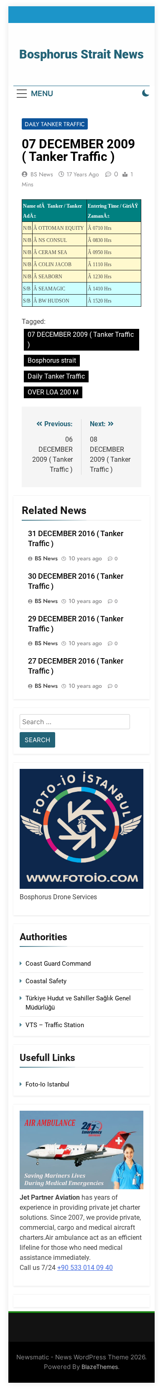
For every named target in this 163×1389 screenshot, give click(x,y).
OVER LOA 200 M (53, 392)
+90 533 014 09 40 (85, 1268)
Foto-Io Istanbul (47, 1084)
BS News (42, 174)
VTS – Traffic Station (54, 1025)
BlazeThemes (100, 1366)
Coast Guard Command (58, 963)
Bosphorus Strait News (81, 54)
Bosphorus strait (52, 360)
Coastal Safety (45, 981)
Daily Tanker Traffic (55, 124)
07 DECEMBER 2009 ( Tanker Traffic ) (81, 340)
